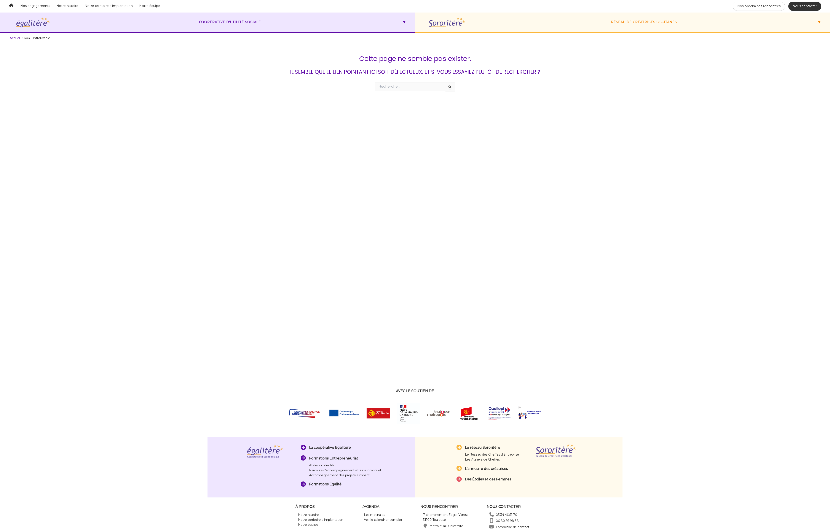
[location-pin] (425, 526)
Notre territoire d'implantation (109, 6)
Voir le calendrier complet (383, 520)
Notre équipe (149, 6)
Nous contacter (805, 6)
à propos (305, 507)
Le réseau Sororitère (482, 447)
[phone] (491, 514)
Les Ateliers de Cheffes (482, 459)
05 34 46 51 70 (506, 515)
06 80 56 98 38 (507, 521)
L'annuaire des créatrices (486, 469)
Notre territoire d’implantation (320, 520)
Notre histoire (67, 6)
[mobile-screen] (491, 520)
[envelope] (491, 527)
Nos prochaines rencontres (759, 6)
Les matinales (374, 515)
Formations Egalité (325, 484)
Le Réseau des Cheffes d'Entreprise (492, 454)
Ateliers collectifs (321, 465)
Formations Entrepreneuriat (333, 458)
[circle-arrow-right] (303, 447)
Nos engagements (35, 6)
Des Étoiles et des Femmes (488, 479)
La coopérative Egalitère (330, 447)
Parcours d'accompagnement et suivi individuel (345, 470)
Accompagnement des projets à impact (339, 475)
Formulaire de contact (512, 527)
